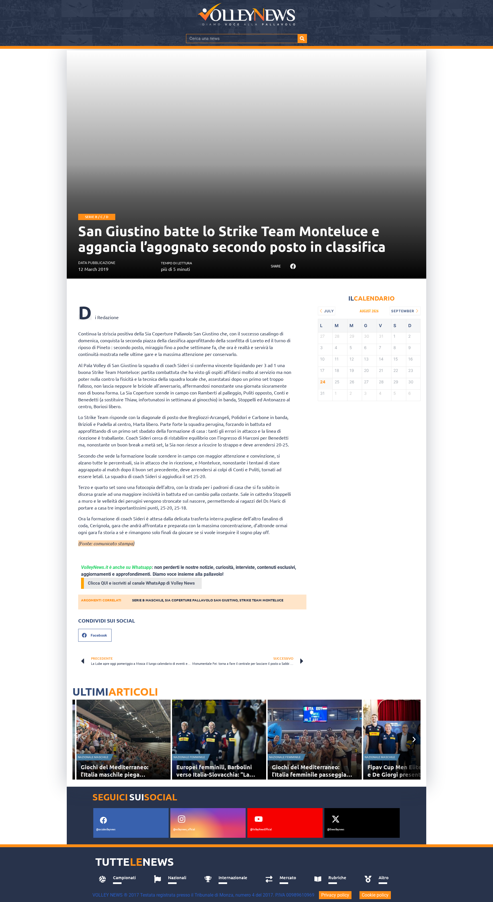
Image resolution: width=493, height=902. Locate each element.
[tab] (120, 879)
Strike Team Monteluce (261, 600)
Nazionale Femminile (189, 757)
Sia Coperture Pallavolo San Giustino (201, 600)
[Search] (302, 38)
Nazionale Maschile (93, 757)
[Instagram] (181, 819)
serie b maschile (147, 600)
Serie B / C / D (96, 216)
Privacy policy (335, 895)
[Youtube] (258, 819)
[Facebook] (103, 820)
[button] (292, 266)
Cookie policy (375, 895)
